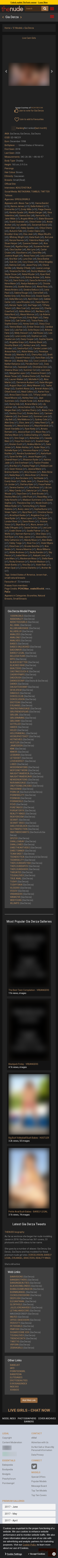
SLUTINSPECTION (18, 829)
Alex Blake (47, 540)
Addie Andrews (16, 552)
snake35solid (37, 588)
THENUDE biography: (15, 1232)
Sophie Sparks (46, 339)
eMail (34, 1438)
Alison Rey (41, 432)
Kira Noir (13, 259)
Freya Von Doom (23, 441)
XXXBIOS (14, 1390)
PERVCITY (15, 1323)
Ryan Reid (45, 274)
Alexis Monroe (27, 314)
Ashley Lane (29, 345)
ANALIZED (15, 634)
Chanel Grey (43, 481)
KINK (12, 748)
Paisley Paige (28, 466)
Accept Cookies (37, 1554)
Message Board (39, 1486)
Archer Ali (46, 568)
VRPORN (14, 1344)
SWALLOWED (16, 844)
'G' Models (17, 28)
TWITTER (45, 191)
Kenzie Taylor (16, 305)
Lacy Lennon (46, 255)
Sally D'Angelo (11, 527)
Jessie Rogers (35, 456)
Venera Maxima (23, 549)
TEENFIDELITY (17, 860)
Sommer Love (40, 416)
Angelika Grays (16, 342)
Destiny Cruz (15, 413)
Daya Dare (22, 493)
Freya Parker (45, 484)
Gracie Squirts (43, 296)
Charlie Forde (26, 401)
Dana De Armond (38, 280)
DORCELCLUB (16, 696)
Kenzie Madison (37, 561)
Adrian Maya (44, 401)
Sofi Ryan (9, 537)
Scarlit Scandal (16, 221)
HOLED (13, 730)
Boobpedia (7, 1469)
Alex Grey (9, 422)
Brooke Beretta (31, 546)
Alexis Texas (11, 376)
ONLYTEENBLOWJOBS (21, 786)
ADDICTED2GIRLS (18, 622)
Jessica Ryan (23, 432)
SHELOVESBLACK (18, 826)
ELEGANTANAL (17, 1301)
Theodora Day (23, 503)
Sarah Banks (11, 564)
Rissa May (42, 496)
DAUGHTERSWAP (18, 687)
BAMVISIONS (16, 1276)
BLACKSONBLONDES (20, 1286)
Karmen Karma (23, 534)
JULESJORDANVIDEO (20, 1307)
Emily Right (32, 317)
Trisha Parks (37, 320)
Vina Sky (26, 564)
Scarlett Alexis (22, 388)
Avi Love (49, 237)
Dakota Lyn (31, 490)
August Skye (15, 385)
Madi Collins (27, 391)
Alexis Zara (47, 410)
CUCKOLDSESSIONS (20, 1295)
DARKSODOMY (17, 681)
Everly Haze (10, 481)
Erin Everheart (22, 462)
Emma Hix (10, 209)
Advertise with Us (39, 1442)
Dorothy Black (11, 345)
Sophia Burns (40, 509)
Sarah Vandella (12, 429)
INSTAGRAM (24, 191)
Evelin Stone (15, 530)
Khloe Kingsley (46, 262)
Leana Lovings (43, 268)
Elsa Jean (28, 234)
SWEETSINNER (17, 850)
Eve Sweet (23, 416)
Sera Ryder (10, 518)
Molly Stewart (21, 333)
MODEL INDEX (9, 1418)
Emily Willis (26, 209)
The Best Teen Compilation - (23, 990)
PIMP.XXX (14, 1329)
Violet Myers (47, 543)
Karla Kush (46, 453)
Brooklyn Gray (11, 234)
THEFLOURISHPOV (19, 866)
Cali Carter (21, 320)
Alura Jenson (37, 524)
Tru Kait (39, 407)
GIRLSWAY (15, 721)
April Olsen (33, 299)
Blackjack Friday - (17, 1064)
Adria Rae (34, 438)
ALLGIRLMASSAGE (19, 628)
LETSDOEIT (15, 758)
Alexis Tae (24, 203)
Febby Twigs (15, 543)
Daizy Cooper (27, 339)
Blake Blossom (46, 218)
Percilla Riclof (32, 364)
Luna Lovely (20, 336)
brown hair (42, 575)
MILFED (13, 1317)
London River (11, 521)
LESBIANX (15, 755)
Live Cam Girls (29, 38)
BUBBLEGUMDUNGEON (21, 1289)
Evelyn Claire (34, 231)
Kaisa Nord (10, 314)
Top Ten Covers (39, 1495)
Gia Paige (32, 305)
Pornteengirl (8, 1483)
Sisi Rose (45, 376)
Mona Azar (30, 475)
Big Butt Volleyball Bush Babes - (24, 1138)
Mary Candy (15, 490)
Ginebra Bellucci (31, 289)
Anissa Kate (10, 351)
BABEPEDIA (16, 1374)
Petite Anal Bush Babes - (21, 1211)
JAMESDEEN (16, 745)
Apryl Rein (27, 512)
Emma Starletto (28, 568)
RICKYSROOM (17, 816)
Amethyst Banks (17, 515)
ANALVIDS (15, 640)
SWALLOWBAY (17, 841)
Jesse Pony (31, 265)
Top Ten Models (39, 1490)
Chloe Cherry (45, 228)
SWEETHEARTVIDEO (20, 847)
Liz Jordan (10, 484)
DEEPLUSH (15, 1298)
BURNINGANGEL (18, 1292)
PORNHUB (15, 798)
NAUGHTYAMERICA (19, 773)
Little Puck (27, 496)
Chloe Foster (35, 221)
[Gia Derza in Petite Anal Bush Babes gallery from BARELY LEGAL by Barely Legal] (29, 1178)
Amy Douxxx (30, 472)
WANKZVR (15, 897)
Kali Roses (38, 333)
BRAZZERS (15, 668)
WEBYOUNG (16, 900)
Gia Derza (29, 28)
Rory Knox (26, 296)
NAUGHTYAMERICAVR (21, 776)
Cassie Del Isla (30, 527)
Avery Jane (23, 509)
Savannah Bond (39, 225)
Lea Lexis (45, 370)
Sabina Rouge (21, 293)
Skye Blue (20, 524)
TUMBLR (35, 191)
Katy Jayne (24, 537)
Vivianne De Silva (17, 271)
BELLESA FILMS (17, 656)
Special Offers (38, 1477)
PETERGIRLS (16, 1326)
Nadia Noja (14, 475)
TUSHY (13, 881)
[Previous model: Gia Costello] (3, 17)
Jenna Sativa (23, 407)
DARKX (13, 684)
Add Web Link (29, 1400)
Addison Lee (46, 466)
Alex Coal (21, 308)
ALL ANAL (15, 625)
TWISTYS (14, 1341)
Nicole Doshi (41, 503)
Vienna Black (15, 327)
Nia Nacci (40, 311)
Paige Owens (44, 209)
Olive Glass (41, 534)
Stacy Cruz (44, 323)
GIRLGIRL (14, 714)
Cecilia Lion (10, 339)
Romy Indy (14, 404)
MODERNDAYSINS (19, 767)
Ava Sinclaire (22, 478)
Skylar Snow (11, 274)
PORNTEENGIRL (17, 1371)
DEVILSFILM (15, 690)
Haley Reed (39, 422)
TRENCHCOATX (17, 1338)
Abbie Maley (27, 351)
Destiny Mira (11, 496)
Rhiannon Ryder (31, 459)
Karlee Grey (10, 296)
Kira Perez (34, 487)
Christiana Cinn (39, 367)
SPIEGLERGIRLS (22, 199)
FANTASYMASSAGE (20, 708)
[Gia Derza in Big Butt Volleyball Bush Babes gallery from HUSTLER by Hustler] (29, 1104)
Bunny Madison (38, 271)
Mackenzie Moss (28, 558)
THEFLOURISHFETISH (20, 863)
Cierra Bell (38, 293)
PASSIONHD (16, 789)
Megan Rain (10, 410)
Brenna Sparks (12, 472)
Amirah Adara (42, 388)
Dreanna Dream (38, 373)
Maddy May (22, 361)
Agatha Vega (21, 246)
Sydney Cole (41, 419)
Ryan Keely (30, 429)
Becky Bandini (36, 552)
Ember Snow (33, 327)
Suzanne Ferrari (41, 246)
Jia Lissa (35, 308)
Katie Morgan (46, 382)
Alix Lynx (31, 249)
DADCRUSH (15, 677)
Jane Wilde (10, 218)
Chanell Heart (11, 459)
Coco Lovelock (40, 361)
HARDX (13, 727)
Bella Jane (26, 481)
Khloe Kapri (14, 277)
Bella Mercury (16, 299)
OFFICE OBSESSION (19, 1320)
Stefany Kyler (26, 484)
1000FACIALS (16, 616)
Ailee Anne (47, 472)
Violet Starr (10, 228)
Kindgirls (6, 1474)
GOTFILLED (15, 724)
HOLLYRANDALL (18, 733)
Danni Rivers (29, 521)
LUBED (13, 764)
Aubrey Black (35, 342)
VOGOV (13, 891)
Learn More (43, 2)
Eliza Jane (24, 422)
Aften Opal (10, 568)
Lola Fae (19, 330)
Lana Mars (10, 558)
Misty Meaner (33, 385)
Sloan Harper (11, 243)
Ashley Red (27, 398)
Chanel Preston (22, 357)
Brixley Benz (33, 413)
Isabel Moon (22, 555)
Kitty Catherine (12, 540)
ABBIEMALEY (16, 619)
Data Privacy (37, 1455)
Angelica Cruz (38, 515)
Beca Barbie (43, 259)
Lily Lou (48, 487)
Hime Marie (10, 283)
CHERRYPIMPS (17, 674)
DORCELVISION (17, 699)
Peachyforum (9, 1479)
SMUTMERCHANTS (19, 832)
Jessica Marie (34, 469)
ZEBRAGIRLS (16, 1347)
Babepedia (7, 1465)
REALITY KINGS (17, 813)
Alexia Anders (11, 289)
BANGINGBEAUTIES (19, 1283)
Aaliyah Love (39, 555)
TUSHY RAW (16, 884)
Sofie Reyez (34, 330)
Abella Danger (35, 212)
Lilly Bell (8, 419)
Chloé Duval (10, 391)
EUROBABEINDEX (18, 1383)
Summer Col (30, 370)
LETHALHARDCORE (19, 1310)
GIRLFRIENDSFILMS (19, 711)
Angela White (27, 218)
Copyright (7, 1438)
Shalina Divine (29, 376)
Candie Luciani (40, 348)
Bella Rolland (37, 206)
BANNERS (29, 1421)
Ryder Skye (39, 447)
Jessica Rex (41, 537)
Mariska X (21, 354)
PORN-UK (14, 792)
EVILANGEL (15, 705)
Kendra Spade (16, 212)
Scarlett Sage (42, 441)
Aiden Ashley (22, 447)
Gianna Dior (24, 215)
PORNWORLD (16, 801)
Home (8, 28)
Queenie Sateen (30, 243)
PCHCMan (23, 588)
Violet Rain (41, 564)
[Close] (54, 1554)
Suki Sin (13, 262)
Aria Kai (13, 466)
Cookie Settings (14, 1554)
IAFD (12, 1368)
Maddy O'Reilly (24, 268)
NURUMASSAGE (18, 782)
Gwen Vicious (15, 469)
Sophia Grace (11, 323)
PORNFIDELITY (17, 795)
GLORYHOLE (16, 1304)
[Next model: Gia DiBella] (21, 17)
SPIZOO (14, 838)
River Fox (31, 543)
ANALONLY (15, 637)
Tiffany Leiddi (40, 395)
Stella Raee (47, 558)
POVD (13, 804)
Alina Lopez (26, 518)
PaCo (7, 592)
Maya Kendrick (41, 425)
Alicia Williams (43, 549)
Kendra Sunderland (26, 453)
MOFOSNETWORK (19, 770)
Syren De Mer (16, 456)
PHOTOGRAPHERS (27, 1418)
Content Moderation (12, 1442)
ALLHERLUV (16, 631)
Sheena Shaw (11, 370)
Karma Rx (40, 215)
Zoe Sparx (42, 518)
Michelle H (34, 379)
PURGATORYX (17, 810)
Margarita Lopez (17, 373)
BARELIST (15, 1365)
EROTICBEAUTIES (19, 1380)
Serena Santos (16, 487)
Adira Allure (25, 311)
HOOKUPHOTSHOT (19, 736)
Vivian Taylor (11, 512)
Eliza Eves (14, 546)
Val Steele (38, 478)
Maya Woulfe (44, 234)
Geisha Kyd (22, 348)
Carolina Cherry (29, 410)
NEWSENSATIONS (19, 779)
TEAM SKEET (16, 854)
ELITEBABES (16, 1377)
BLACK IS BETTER (19, 662)
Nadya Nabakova (29, 283)
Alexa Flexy (42, 286)
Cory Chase (28, 262)
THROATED (15, 872)
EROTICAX (15, 702)
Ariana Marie (31, 404)
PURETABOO (16, 807)
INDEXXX (14, 1386)
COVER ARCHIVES (47, 1418)
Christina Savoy (45, 512)
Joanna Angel (11, 255)
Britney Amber (33, 277)
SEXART (14, 820)
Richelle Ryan (11, 450)
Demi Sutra (18, 280)
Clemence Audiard (25, 382)
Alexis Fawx (29, 255)
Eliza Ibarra (21, 252)
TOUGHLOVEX (17, 875)
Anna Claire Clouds (18, 395)
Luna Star (27, 259)
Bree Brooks (38, 493)
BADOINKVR (16, 650)
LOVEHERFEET (17, 761)
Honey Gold (28, 323)
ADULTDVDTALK (23, 187)
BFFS (12, 659)
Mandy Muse (30, 540)
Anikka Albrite (34, 444)
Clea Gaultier (15, 249)
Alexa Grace (23, 425)
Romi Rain (40, 357)
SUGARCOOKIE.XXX (19, 1332)
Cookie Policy (30, 1544)
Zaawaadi (22, 367)
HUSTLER (14, 742)
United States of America (22, 575)
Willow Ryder (11, 506)
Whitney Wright (16, 237)
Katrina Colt (15, 265)
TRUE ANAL (15, 878)
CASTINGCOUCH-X (19, 671)
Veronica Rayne (30, 450)
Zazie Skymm (42, 302)
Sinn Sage (19, 438)
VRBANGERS (16, 894)
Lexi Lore (47, 527)
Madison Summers (32, 500)
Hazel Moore (11, 398)
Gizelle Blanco (25, 286)
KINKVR (13, 752)
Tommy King (28, 506)
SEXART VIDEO (17, 823)
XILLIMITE (14, 903)
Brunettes (32, 595)
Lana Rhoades (23, 302)
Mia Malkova (23, 419)
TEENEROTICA (17, 857)
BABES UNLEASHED (20, 647)
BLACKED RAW (17, 665)
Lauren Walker (16, 379)
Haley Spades (27, 228)
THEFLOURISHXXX (19, 869)
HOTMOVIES (16, 739)
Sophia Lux (36, 336)
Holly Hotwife (11, 500)
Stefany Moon (12, 435)
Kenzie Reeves (16, 240)
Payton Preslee (41, 462)
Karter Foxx (43, 391)
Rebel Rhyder (28, 274)
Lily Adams (44, 314)
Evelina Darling (31, 435)
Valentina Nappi (36, 240)
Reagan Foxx (15, 317)
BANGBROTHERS (18, 1280)
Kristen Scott (15, 444)
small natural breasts (15, 578)
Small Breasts (20, 598)
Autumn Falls (15, 231)
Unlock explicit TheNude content (24, 2)
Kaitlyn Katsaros (12, 364)
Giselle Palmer (34, 530)
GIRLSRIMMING (17, 718)
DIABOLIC (14, 693)
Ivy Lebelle (22, 225)
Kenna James (17, 206)
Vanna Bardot (42, 203)
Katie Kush (34, 237)
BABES (13, 643)
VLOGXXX (15, 888)
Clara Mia (36, 252)
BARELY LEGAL (17, 653)
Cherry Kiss (36, 354)
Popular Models (39, 1481)
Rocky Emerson (17, 561)
